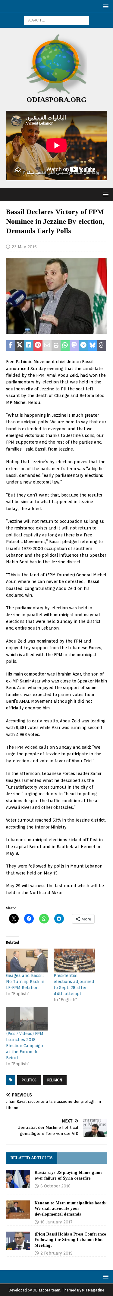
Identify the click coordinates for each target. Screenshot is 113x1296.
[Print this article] (56, 345)
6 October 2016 (55, 1186)
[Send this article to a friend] (47, 345)
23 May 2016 (24, 246)
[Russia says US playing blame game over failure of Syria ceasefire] (18, 1179)
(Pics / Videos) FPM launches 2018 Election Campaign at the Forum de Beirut (24, 1045)
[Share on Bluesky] (92, 345)
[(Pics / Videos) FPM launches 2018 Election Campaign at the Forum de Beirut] (27, 1019)
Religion (54, 1080)
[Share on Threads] (101, 345)
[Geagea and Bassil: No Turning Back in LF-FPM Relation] (27, 960)
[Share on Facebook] (10, 345)
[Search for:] (56, 20)
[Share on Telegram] (83, 345)
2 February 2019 (56, 1253)
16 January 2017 (56, 1221)
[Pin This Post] (37, 345)
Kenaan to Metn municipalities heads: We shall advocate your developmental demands (71, 1208)
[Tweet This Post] (19, 345)
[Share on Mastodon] (74, 345)
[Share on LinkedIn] (28, 345)
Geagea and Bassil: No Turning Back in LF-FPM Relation (25, 981)
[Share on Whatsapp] (65, 345)
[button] (104, 6)
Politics (29, 1080)
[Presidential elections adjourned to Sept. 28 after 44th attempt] (74, 960)
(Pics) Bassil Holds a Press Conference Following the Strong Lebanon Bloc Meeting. (70, 1239)
